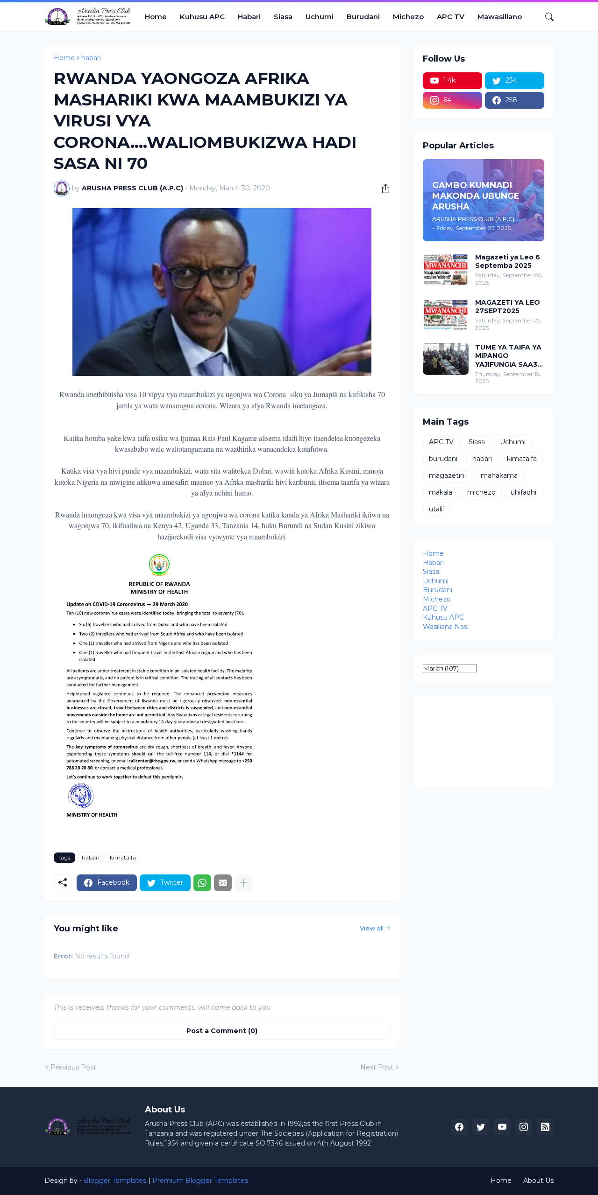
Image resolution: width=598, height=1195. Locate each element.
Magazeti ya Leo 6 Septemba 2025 (507, 261)
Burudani (363, 16)
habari (91, 58)
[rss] (545, 1126)
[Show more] (243, 882)
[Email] (223, 882)
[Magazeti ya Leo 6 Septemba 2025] (446, 269)
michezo (481, 492)
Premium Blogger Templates (200, 1180)
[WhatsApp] (202, 882)
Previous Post (73, 1067)
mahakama (499, 475)
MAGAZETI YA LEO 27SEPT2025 (507, 306)
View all (372, 928)
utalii (436, 509)
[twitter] (480, 1126)
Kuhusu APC (202, 16)
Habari (249, 16)
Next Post (376, 1067)
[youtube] (502, 1126)
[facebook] (459, 1126)
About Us (538, 1180)
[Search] (546, 17)
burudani (443, 458)
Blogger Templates (115, 1180)
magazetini (447, 475)
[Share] (382, 188)
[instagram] (523, 1126)
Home (156, 16)
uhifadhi (523, 492)
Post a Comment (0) (221, 1031)
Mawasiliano (499, 16)
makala (440, 492)
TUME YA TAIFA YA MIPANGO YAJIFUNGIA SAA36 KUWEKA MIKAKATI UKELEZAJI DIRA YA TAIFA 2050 (509, 356)
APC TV (450, 16)
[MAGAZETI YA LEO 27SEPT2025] (446, 314)
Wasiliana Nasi (446, 626)
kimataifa (123, 857)
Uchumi (320, 16)
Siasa (283, 16)
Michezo (408, 16)
